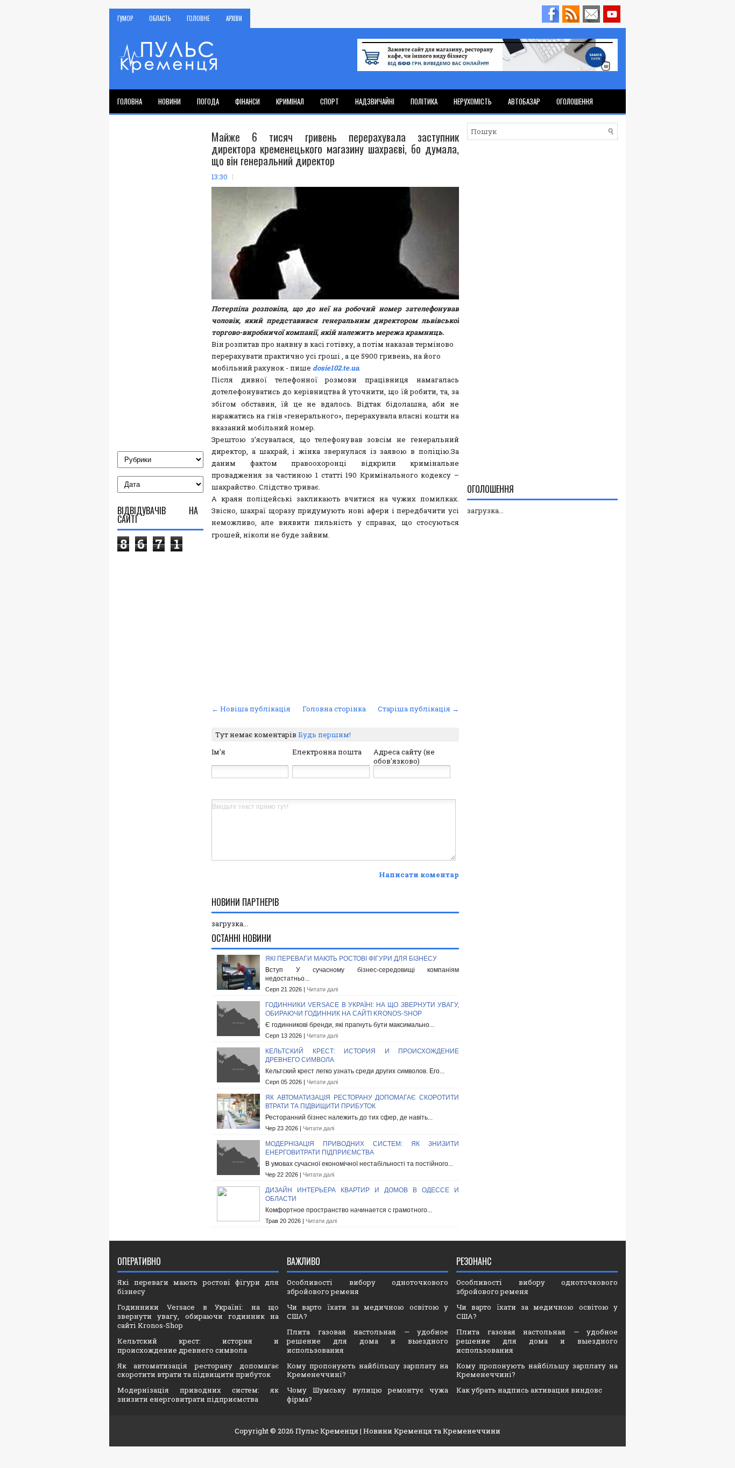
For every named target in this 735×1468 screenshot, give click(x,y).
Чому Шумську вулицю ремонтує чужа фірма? (367, 1394)
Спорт (329, 101)
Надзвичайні (374, 101)
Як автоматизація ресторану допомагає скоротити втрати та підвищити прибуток (362, 1102)
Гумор (125, 18)
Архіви (234, 18)
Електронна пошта (327, 752)
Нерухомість (473, 101)
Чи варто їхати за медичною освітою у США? (367, 1311)
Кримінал (290, 101)
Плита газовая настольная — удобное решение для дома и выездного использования (367, 1341)
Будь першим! (324, 734)
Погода (208, 101)
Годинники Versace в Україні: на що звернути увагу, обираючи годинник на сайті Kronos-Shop (362, 1009)
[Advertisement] (335, 620)
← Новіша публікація (251, 709)
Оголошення (574, 101)
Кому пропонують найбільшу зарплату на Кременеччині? (367, 1370)
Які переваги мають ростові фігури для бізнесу (351, 958)
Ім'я (218, 752)
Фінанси (247, 101)
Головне (198, 18)
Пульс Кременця (326, 1431)
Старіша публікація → (418, 709)
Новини (169, 101)
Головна (129, 101)
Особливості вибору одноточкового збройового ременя (367, 1286)
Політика (424, 101)
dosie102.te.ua (336, 368)
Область (160, 18)
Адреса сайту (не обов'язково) (404, 756)
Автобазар (524, 101)
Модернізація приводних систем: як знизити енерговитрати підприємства (362, 1148)
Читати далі (322, 989)
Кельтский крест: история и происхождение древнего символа (198, 1345)
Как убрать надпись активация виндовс (529, 1390)
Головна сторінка (334, 709)
